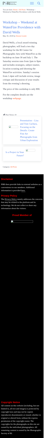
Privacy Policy (11, 199)
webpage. (17, 98)
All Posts (13, 167)
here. (23, 190)
